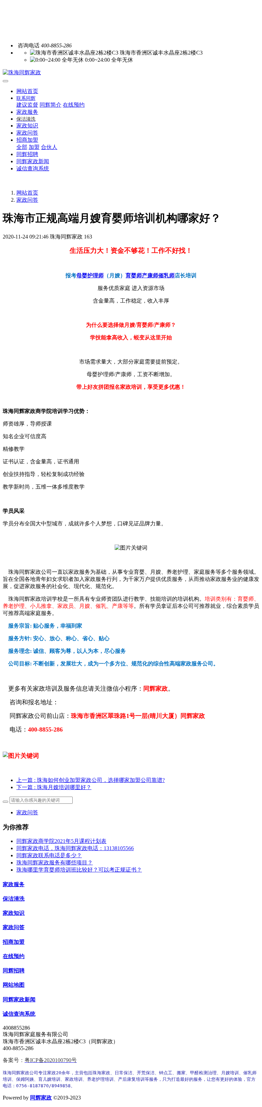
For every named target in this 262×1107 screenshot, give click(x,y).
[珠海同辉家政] (131, 72)
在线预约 (14, 956)
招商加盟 (14, 942)
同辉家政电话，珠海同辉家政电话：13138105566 (75, 848)
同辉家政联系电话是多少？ (49, 855)
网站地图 (14, 985)
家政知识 (14, 913)
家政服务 (14, 884)
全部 (21, 147)
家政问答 (27, 200)
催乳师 (166, 275)
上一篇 (90, 780)
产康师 (150, 275)
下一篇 (53, 787)
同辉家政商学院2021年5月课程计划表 (61, 841)
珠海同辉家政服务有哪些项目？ (54, 862)
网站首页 (27, 91)
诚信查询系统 (19, 1014)
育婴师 (134, 275)
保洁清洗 (14, 899)
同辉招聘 (14, 970)
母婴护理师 (90, 275)
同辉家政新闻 (19, 999)
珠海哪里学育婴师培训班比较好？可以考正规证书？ (79, 870)
